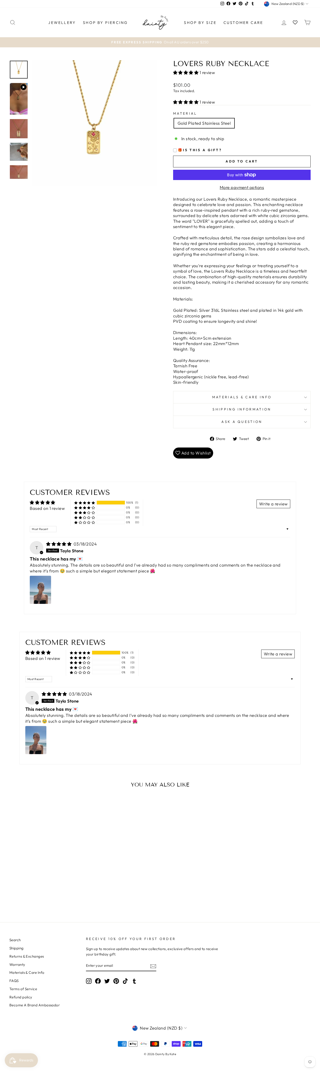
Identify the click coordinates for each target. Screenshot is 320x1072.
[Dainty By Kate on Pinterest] (116, 981)
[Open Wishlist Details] (295, 22)
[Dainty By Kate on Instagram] (89, 981)
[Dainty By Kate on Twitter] (107, 981)
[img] (59, 544)
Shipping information (241, 409)
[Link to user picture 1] (40, 590)
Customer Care (243, 22)
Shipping (16, 948)
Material (185, 113)
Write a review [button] (273, 504)
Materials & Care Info (26, 972)
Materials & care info (242, 397)
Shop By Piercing (105, 22)
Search (15, 940)
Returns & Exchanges (26, 956)
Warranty (17, 964)
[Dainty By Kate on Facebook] (98, 981)
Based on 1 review (47, 508)
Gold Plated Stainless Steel (204, 123)
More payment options (242, 187)
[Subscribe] (153, 966)
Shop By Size (200, 22)
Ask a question (241, 422)
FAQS (14, 980)
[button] (186, 72)
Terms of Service (23, 989)
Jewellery (62, 22)
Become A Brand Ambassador (34, 1005)
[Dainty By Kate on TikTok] (125, 981)
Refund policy (20, 997)
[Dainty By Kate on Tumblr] (134, 981)
